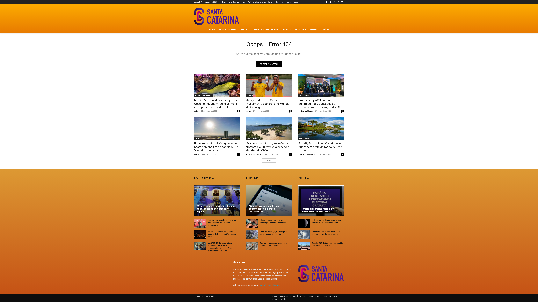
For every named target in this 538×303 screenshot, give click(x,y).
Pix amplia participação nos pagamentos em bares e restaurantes (264, 209)
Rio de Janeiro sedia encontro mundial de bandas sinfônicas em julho (222, 234)
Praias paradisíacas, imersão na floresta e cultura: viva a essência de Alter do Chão (267, 147)
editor (196, 111)
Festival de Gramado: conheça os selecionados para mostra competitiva (222, 222)
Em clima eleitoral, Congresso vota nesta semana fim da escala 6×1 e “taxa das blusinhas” (216, 147)
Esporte (250, 95)
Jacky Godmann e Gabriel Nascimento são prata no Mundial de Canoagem (268, 103)
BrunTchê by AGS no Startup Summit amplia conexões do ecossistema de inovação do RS (319, 103)
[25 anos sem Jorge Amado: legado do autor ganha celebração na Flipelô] (217, 200)
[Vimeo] (338, 2)
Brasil (197, 139)
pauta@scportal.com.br (270, 285)
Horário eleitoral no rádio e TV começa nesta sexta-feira (317, 210)
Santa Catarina (304, 95)
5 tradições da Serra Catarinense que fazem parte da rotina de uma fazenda (320, 147)
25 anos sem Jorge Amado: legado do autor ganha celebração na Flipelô (216, 209)
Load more (268, 160)
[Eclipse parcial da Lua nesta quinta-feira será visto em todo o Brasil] (304, 223)
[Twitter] (334, 2)
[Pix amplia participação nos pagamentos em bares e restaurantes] (269, 200)
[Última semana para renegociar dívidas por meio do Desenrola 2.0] (252, 223)
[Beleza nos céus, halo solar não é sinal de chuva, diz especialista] (304, 234)
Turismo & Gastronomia (203, 95)
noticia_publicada (305, 111)
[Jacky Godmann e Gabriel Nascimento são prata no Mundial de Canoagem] (269, 85)
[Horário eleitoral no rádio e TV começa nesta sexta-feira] (321, 200)
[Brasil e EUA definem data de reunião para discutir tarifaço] (304, 246)
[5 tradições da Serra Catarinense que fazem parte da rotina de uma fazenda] (321, 128)
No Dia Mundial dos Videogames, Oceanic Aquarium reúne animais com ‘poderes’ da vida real (216, 103)
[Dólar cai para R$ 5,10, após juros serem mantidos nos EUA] (252, 234)
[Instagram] (330, 2)
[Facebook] (326, 2)
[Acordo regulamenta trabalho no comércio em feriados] (252, 246)
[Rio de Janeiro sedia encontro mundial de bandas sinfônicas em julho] (200, 234)
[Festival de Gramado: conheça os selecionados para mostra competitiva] (200, 223)
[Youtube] (342, 2)
